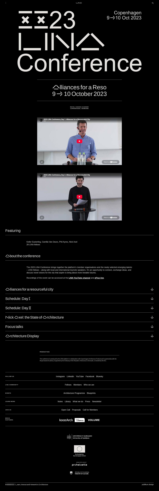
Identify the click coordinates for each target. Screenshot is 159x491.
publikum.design (148, 484)
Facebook (90, 376)
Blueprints (91, 393)
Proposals (76, 410)
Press (87, 401)
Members (77, 385)
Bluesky (99, 376)
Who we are (89, 385)
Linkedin (70, 376)
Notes (60, 401)
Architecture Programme (74, 393)
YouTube (80, 376)
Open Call (65, 410)
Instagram (60, 376)
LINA (79, 3)
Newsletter (96, 401)
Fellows (68, 385)
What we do (78, 401)
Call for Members (90, 410)
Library (68, 401)
